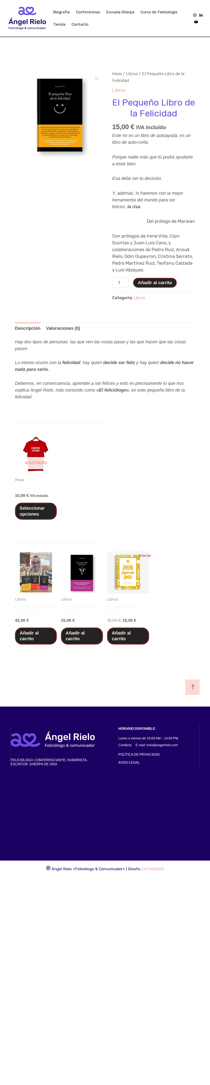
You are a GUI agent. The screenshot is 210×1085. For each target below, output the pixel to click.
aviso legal (129, 762)
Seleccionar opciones (32, 511)
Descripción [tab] (27, 328)
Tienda (59, 24)
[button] (96, 78)
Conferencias (88, 12)
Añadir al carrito (155, 282)
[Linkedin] (201, 15)
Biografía (61, 12)
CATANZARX (152, 869)
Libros (132, 73)
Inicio (117, 73)
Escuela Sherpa (120, 12)
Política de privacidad (139, 754)
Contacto (80, 24)
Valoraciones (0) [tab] (63, 328)
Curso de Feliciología (158, 12)
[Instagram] (195, 15)
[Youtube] (196, 22)
